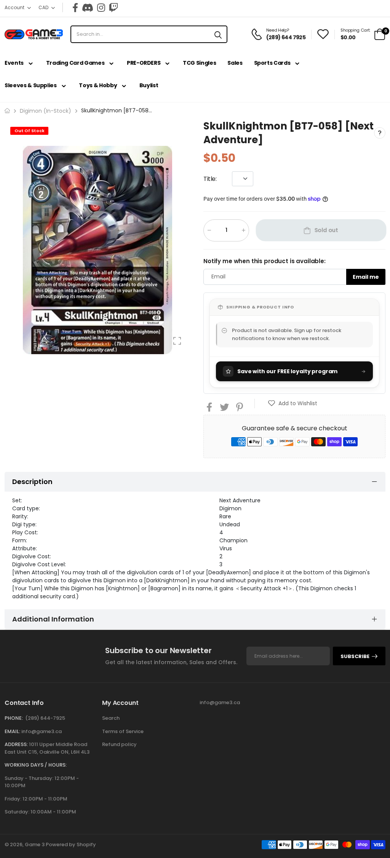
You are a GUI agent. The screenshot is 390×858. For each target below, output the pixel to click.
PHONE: (14, 718)
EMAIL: (12, 731)
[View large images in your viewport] (177, 340)
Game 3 (35, 844)
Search (111, 718)
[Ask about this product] (379, 133)
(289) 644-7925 (45, 718)
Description (32, 481)
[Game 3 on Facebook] (75, 7)
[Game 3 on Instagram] (101, 7)
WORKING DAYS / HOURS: (36, 765)
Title (210, 178)
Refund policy (119, 744)
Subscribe (354, 656)
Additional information (53, 619)
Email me (366, 276)
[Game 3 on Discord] (87, 7)
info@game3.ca (41, 731)
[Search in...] (218, 34)
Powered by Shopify (71, 844)
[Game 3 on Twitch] (113, 7)
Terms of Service (123, 731)
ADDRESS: (16, 744)
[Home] (7, 111)
